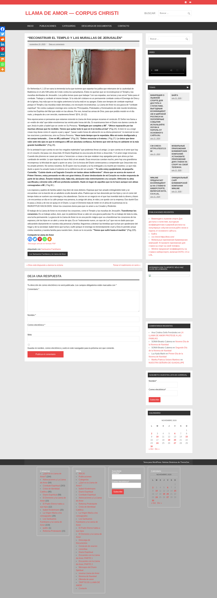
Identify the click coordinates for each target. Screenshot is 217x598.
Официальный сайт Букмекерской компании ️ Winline (180, 183)
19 (169, 440)
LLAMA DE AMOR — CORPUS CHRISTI (72, 13)
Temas (152, 87)
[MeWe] (2, 54)
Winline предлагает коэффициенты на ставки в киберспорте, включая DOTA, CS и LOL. (158, 186)
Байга (175, 95)
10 (157, 437)
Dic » (157, 449)
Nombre (32, 315)
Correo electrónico (36, 325)
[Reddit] (2, 39)
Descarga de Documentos (97, 26)
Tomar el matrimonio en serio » (126, 265)
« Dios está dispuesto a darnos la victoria (44, 265)
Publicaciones (48, 26)
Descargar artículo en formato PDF (42, 244)
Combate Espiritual (51, 486)
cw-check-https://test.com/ (158, 148)
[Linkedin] (2, 44)
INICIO (30, 26)
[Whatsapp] (44, 239)
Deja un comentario (56, 44)
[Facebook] (30, 239)
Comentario (33, 289)
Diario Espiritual (50, 495)
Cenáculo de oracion (88, 546)
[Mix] (2, 59)
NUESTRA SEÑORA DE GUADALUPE (166, 363)
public (45, 528)
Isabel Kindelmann (51, 510)
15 (186, 437)
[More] (49, 239)
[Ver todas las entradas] (187, 87)
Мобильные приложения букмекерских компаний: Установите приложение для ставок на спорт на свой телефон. (180, 156)
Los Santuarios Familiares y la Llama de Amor (47, 254)
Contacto (123, 26)
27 (175, 443)
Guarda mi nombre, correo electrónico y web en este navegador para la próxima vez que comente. (71, 348)
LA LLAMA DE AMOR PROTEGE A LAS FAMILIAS (166, 335)
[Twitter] (35, 239)
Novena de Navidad (88, 576)
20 (175, 440)
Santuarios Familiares (51, 249)
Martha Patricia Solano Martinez (165, 360)
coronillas (83, 549)
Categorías (68, 26)
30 (151, 446)
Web (30, 335)
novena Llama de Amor (89, 573)
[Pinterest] (40, 239)
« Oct (151, 449)
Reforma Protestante (52, 531)
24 (157, 443)
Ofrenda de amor (86, 579)
